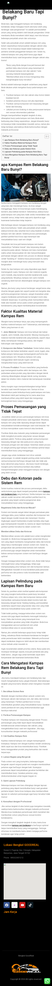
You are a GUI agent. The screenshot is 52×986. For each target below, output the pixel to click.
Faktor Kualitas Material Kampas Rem (20, 143)
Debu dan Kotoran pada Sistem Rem (19, 149)
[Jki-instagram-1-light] (14, 905)
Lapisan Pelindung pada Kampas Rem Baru (23, 152)
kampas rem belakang (21, 825)
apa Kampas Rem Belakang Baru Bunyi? (21, 140)
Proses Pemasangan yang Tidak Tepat (20, 146)
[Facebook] (7, 905)
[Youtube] (22, 905)
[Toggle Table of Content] (45, 136)
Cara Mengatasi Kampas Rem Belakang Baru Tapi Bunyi (25, 156)
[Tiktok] (30, 905)
